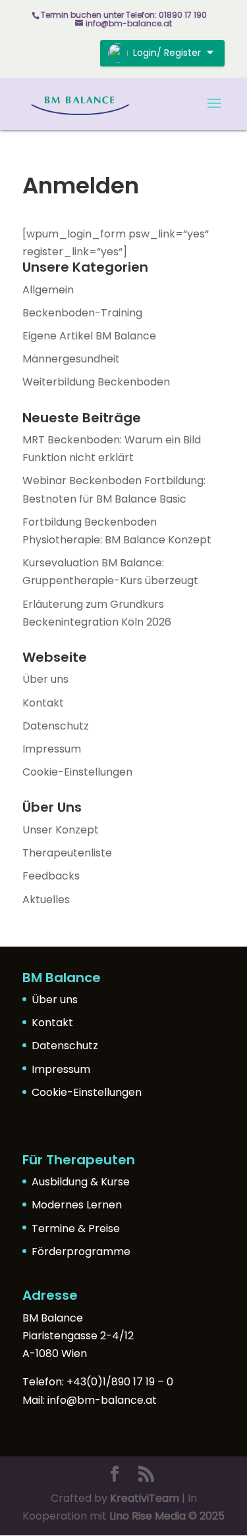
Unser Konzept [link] (60, 829)
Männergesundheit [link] (71, 358)
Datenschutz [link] (55, 725)
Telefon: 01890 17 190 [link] (166, 14)
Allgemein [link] (48, 289)
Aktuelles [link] (46, 899)
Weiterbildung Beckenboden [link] (96, 381)
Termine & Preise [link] (76, 1228)
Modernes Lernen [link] (77, 1204)
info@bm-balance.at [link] (102, 1400)
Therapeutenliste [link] (67, 852)
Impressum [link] (51, 748)
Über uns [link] (45, 679)
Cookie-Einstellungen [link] (77, 772)
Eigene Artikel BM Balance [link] (89, 335)
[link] (80, 103)
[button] (214, 111)
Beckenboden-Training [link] (82, 312)
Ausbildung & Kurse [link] (81, 1181)
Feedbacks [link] (51, 875)
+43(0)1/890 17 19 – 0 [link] (120, 1381)
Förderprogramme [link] (81, 1251)
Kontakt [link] (43, 702)
